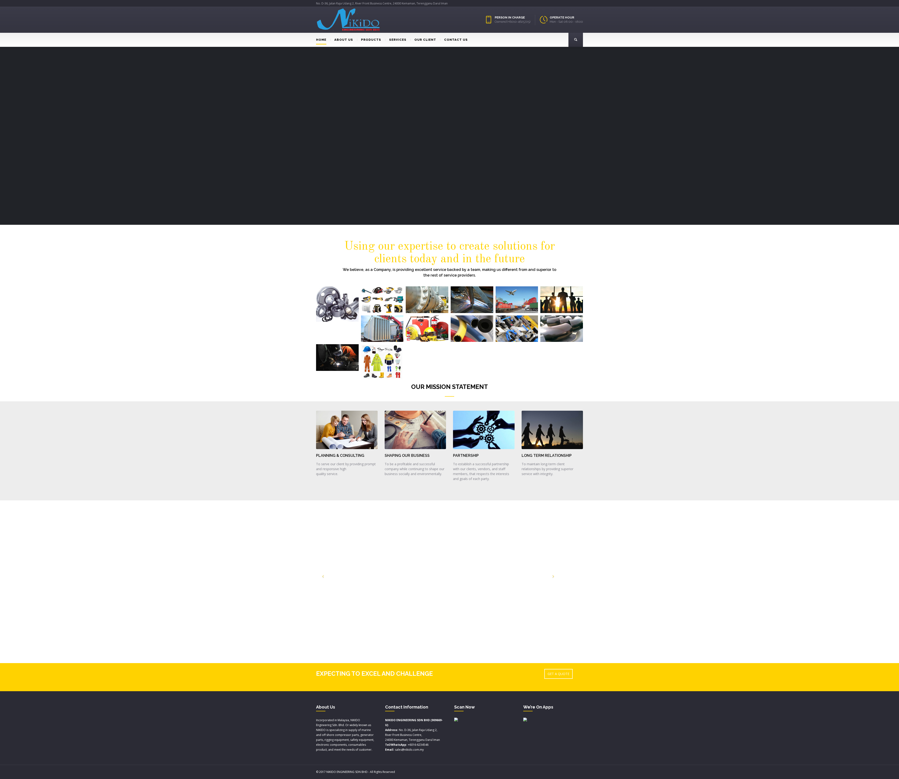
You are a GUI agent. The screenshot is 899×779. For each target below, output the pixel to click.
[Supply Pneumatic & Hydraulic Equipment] (517, 328)
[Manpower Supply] (561, 299)
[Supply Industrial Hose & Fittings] (472, 328)
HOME (321, 39)
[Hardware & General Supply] (382, 299)
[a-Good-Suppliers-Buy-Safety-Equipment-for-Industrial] (382, 362)
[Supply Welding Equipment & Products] (337, 357)
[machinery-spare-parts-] (337, 304)
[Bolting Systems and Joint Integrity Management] (427, 299)
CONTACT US (456, 39)
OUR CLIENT (425, 39)
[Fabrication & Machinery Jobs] (472, 299)
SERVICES (397, 39)
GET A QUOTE (558, 674)
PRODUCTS (371, 39)
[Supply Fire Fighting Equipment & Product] (427, 328)
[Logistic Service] (517, 299)
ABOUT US (343, 39)
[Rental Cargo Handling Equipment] (382, 328)
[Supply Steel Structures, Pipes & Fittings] (561, 328)
